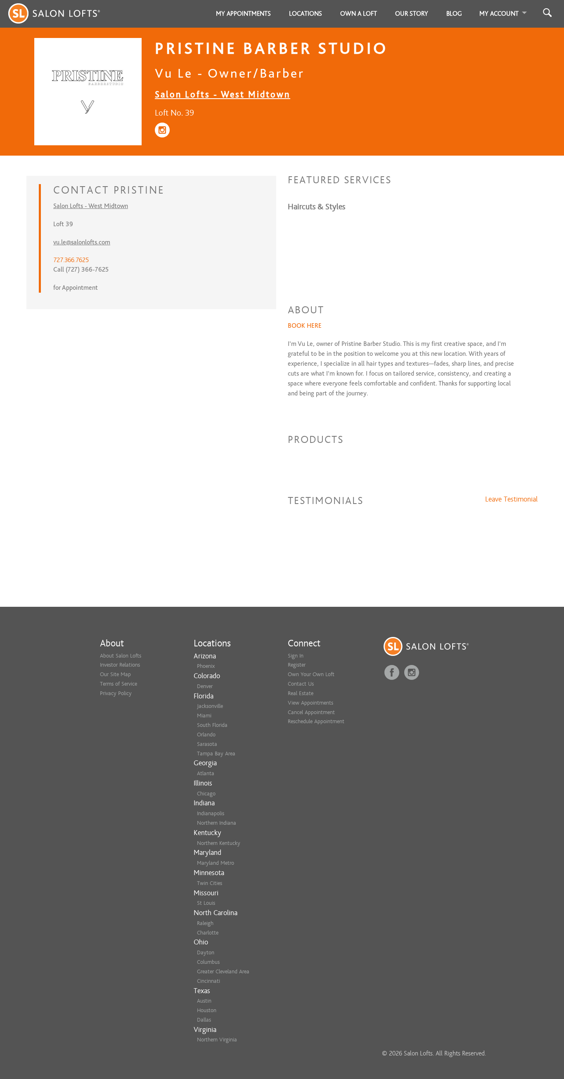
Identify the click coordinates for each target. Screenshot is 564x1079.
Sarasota (207, 744)
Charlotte (207, 933)
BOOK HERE (305, 325)
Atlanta (205, 773)
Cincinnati (208, 981)
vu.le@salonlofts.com (81, 242)
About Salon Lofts (120, 656)
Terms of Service (118, 684)
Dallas (204, 1020)
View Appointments (310, 703)
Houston (206, 1010)
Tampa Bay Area (216, 753)
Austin (204, 1001)
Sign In (295, 656)
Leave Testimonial (511, 499)
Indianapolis (210, 813)
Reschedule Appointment (316, 721)
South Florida (212, 725)
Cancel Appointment (311, 712)
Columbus (208, 962)
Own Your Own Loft (311, 674)
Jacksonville (210, 706)
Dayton (205, 952)
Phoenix (206, 666)
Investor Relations (120, 665)
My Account (499, 13)
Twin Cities (209, 883)
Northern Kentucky (218, 843)
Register (297, 665)
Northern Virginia (217, 1039)
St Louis (206, 903)
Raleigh (205, 923)
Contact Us (301, 684)
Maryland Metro (215, 863)
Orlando (206, 734)
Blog (454, 13)
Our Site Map (115, 674)
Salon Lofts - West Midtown (222, 94)
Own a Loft (358, 13)
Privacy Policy (116, 693)
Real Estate (300, 693)
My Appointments (243, 13)
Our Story (411, 13)
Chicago (206, 793)
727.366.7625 (71, 260)
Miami (204, 715)
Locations (305, 13)
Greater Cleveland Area (223, 971)
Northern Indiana (216, 823)
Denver (205, 686)
